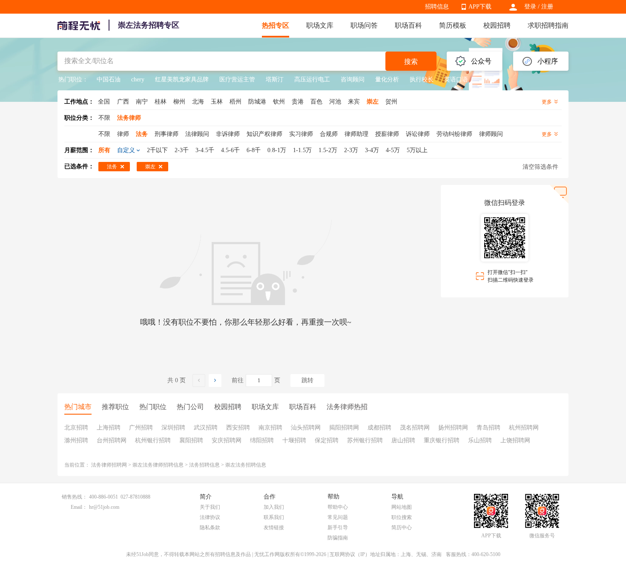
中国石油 (109, 79)
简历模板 (452, 25)
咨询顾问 (353, 79)
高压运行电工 (312, 79)
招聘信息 (437, 6)
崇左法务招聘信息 (245, 465)
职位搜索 (401, 517)
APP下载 (479, 6)
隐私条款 (210, 528)
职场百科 (408, 25)
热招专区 (275, 25)
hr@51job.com (104, 507)
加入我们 (274, 507)
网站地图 (401, 507)
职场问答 (364, 25)
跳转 (307, 380)
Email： (79, 507)
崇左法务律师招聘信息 (158, 465)
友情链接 (274, 528)
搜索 (411, 61)
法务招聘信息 (204, 465)
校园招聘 (497, 25)
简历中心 (401, 528)
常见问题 (337, 517)
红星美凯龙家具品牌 (182, 79)
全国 (104, 101)
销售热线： (74, 497)
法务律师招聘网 (109, 465)
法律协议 (210, 517)
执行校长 (422, 79)
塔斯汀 (275, 79)
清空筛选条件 (540, 167)
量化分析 (387, 79)
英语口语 (456, 79)
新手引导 (337, 528)
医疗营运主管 (237, 79)
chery (137, 79)
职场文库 (319, 25)
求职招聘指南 (548, 25)
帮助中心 (337, 507)
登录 (530, 6)
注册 (547, 6)
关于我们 (210, 507)
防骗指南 (337, 538)
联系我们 (274, 517)
